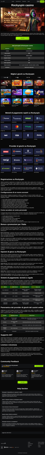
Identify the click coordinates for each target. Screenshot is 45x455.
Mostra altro (22, 382)
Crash (27, 77)
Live (16, 77)
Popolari (5, 77)
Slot (38, 77)
